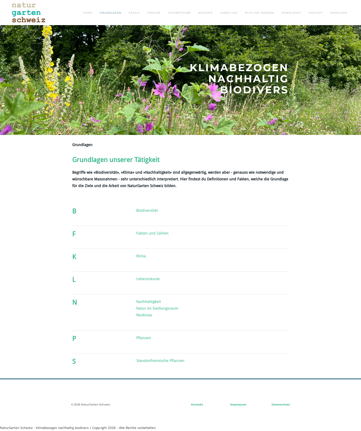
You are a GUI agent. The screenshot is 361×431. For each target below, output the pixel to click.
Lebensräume (148, 279)
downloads (291, 12)
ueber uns (229, 12)
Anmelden (338, 12)
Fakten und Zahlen (152, 233)
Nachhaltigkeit (148, 302)
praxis (134, 12)
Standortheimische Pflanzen (160, 361)
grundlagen (110, 12)
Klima (141, 256)
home (88, 12)
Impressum (238, 404)
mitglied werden (259, 12)
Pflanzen (143, 338)
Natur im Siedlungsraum (157, 308)
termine (154, 12)
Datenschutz (281, 404)
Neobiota (144, 315)
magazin (205, 12)
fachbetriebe (179, 12)
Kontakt (316, 12)
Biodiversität (147, 211)
